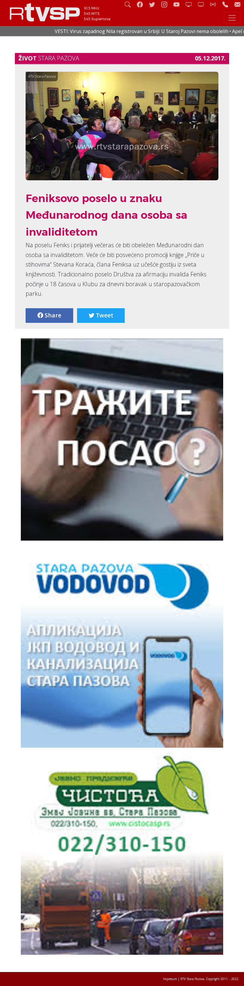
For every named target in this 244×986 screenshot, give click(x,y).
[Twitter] (154, 4)
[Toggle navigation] (232, 18)
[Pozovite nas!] (227, 4)
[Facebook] (142, 4)
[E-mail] (237, 4)
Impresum (170, 979)
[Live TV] (191, 4)
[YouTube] (178, 4)
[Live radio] (215, 4)
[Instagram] (166, 4)
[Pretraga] (130, 4)
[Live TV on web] (203, 4)
